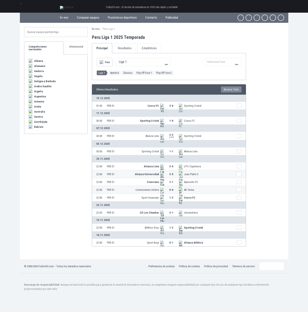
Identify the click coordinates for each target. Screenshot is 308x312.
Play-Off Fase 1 (144, 72)
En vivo (64, 17)
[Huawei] (281, 18)
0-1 (171, 242)
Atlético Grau (152, 227)
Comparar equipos (88, 17)
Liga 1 (101, 72)
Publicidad (172, 17)
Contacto (151, 17)
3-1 (171, 212)
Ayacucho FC (191, 182)
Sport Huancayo (150, 197)
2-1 (171, 182)
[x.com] (249, 18)
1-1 (171, 151)
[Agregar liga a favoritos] (148, 37)
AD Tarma (189, 189)
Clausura (127, 72)
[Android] (273, 18)
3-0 (171, 166)
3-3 (171, 135)
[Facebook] (241, 18)
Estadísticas (149, 48)
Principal (102, 48)
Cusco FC (153, 105)
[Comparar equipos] (239, 106)
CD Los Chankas (149, 212)
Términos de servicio (243, 266)
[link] (169, 105)
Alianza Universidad (147, 174)
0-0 (171, 189)
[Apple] (265, 18)
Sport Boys (153, 242)
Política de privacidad (216, 266)
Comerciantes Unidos (147, 189)
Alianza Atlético (193, 242)
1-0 (171, 120)
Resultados (125, 48)
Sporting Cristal (192, 105)
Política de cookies (189, 266)
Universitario (191, 212)
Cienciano (153, 182)
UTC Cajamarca (192, 166)
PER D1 (111, 105)
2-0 (171, 105)
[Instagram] (257, 18)
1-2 (171, 197)
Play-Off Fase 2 (164, 72)
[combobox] (143, 62)
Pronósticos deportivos (122, 17)
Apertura (114, 72)
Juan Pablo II (191, 174)
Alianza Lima (152, 136)
